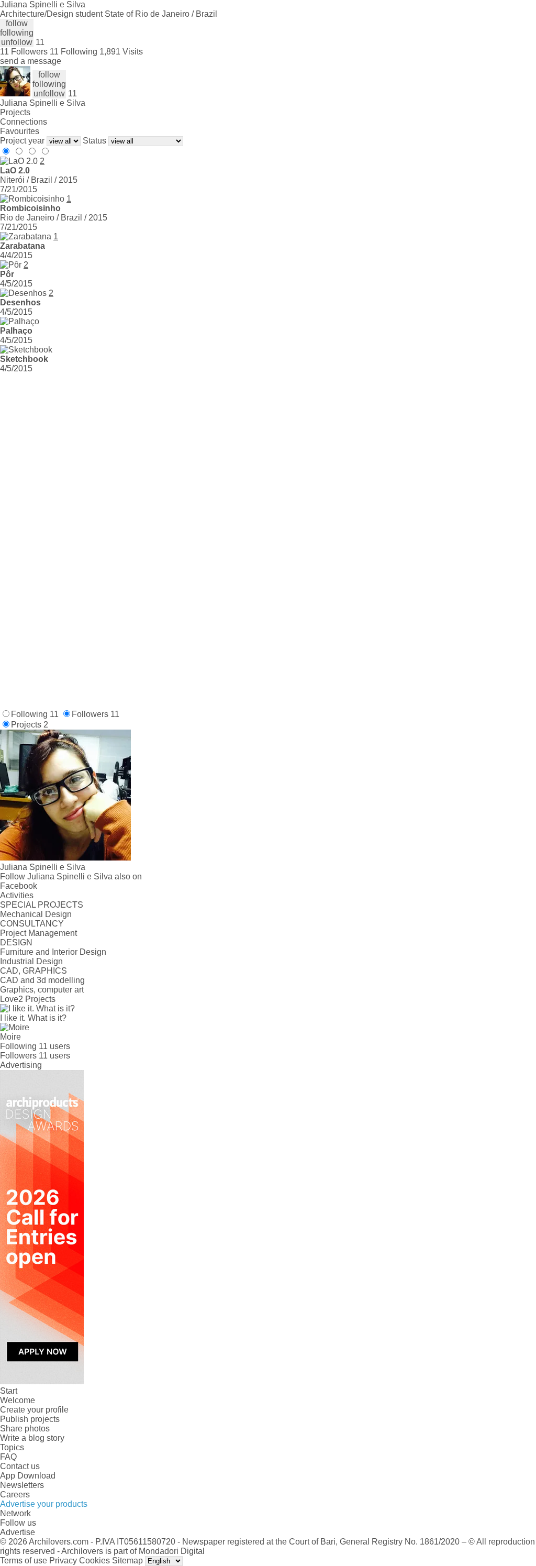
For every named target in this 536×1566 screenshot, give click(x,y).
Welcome (17, 1400)
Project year (22, 140)
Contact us (20, 1466)
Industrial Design (31, 961)
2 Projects (36, 999)
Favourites (19, 131)
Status (94, 140)
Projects (15, 112)
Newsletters (22, 1485)
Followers (95, 714)
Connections (23, 121)
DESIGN (16, 942)
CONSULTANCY (32, 923)
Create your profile (34, 1409)
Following (35, 714)
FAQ (8, 1456)
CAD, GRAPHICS (33, 970)
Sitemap (127, 1560)
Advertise (17, 1532)
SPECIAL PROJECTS (41, 904)
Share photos (25, 1428)
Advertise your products (43, 1503)
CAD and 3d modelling (42, 980)
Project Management (38, 933)
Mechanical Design (36, 914)
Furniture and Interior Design (53, 951)
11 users (54, 1046)
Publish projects (30, 1419)
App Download (27, 1475)
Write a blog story (32, 1437)
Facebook (18, 885)
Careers (15, 1494)
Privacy (63, 1560)
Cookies (94, 1560)
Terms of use (23, 1560)
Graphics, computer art (42, 989)
